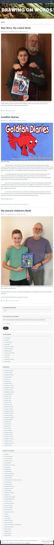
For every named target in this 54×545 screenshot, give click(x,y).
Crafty (5, 340)
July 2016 (6, 421)
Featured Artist (7, 346)
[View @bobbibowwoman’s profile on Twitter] (5, 310)
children (13, 110)
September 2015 (8, 443)
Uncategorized (7, 359)
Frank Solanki (7, 462)
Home (3, 1)
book (10, 110)
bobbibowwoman (15, 31)
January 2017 (7, 409)
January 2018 (7, 383)
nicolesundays (7, 490)
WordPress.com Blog (9, 492)
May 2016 (6, 426)
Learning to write (8, 460)
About (8, 1)
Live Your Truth (8, 501)
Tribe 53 (6, 514)
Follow (5, 328)
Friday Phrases (5, 204)
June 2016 (6, 423)
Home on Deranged (8, 526)
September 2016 (8, 417)
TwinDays (6, 516)
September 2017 (8, 392)
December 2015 (7, 436)
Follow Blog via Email (11, 316)
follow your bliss (8, 509)
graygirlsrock (7, 531)
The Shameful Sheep (9, 499)
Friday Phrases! (8, 533)
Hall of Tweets (7, 535)
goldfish (20, 204)
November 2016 (8, 413)
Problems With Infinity (9, 497)
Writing (3, 110)
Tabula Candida (8, 477)
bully (11, 300)
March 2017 (7, 404)
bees (8, 110)
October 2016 (7, 415)
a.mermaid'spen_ (8, 458)
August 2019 (7, 377)
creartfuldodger (8, 471)
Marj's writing (7, 529)
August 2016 (7, 419)
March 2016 (7, 430)
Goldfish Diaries (10, 117)
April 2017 (6, 402)
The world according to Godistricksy (12, 524)
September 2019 (8, 374)
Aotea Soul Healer (8, 507)
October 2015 (7, 441)
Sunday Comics (7, 353)
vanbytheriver (7, 469)
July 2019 (6, 379)
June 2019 (6, 381)
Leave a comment (24, 31)
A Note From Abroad (9, 503)
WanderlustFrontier (9, 486)
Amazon (31, 101)
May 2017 (6, 400)
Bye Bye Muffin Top (8, 475)
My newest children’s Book (16, 210)
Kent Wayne (7, 467)
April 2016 (6, 428)
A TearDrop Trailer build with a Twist (13, 480)
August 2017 (7, 394)
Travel (5, 355)
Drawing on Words (27, 10)
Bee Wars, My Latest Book (16, 28)
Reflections (6, 350)
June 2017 (6, 398)
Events (6, 344)
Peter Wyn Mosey (8, 456)
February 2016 (7, 432)
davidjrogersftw (8, 484)
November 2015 (8, 438)
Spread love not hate (9, 511)
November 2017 (8, 387)
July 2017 (6, 396)
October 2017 (7, 389)
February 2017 (7, 406)
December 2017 (7, 385)
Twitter (9, 204)
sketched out (7, 494)
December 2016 (7, 411)
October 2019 (7, 372)
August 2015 (7, 445)
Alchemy (6, 454)
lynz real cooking (8, 505)
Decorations (7, 342)
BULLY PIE (25, 297)
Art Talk (6, 338)
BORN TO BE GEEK (8, 520)
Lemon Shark (7, 518)
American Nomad (8, 522)
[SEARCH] (51, 1)
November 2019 (8, 370)
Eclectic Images (7, 482)
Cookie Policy (27, 543)
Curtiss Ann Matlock (9, 473)
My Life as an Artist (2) (9, 465)
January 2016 (7, 434)
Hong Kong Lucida (8, 488)
